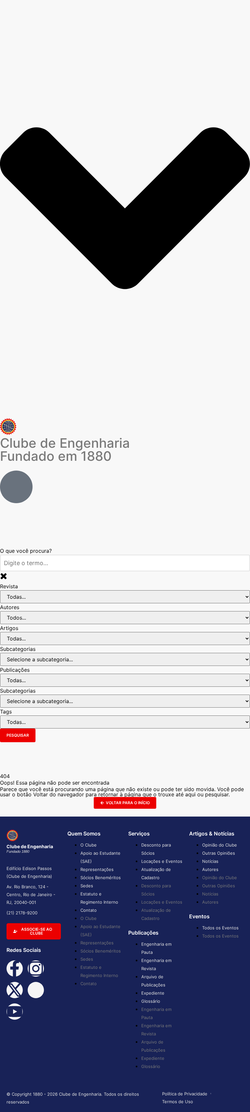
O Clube (88, 845)
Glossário (150, 1001)
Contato (88, 910)
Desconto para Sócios (156, 849)
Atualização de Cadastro (156, 873)
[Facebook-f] (15, 968)
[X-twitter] (15, 990)
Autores (210, 869)
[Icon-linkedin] (36, 990)
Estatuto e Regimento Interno (99, 898)
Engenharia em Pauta (156, 948)
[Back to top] (235, 1097)
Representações (97, 869)
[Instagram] (36, 968)
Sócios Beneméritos (100, 877)
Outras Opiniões (218, 853)
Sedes (86, 885)
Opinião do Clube (219, 845)
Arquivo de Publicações (153, 980)
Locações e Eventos (161, 861)
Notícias (210, 861)
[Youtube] (15, 1011)
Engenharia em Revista (156, 964)
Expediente (152, 993)
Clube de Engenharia (65, 449)
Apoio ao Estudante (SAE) (100, 857)
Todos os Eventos (220, 927)
